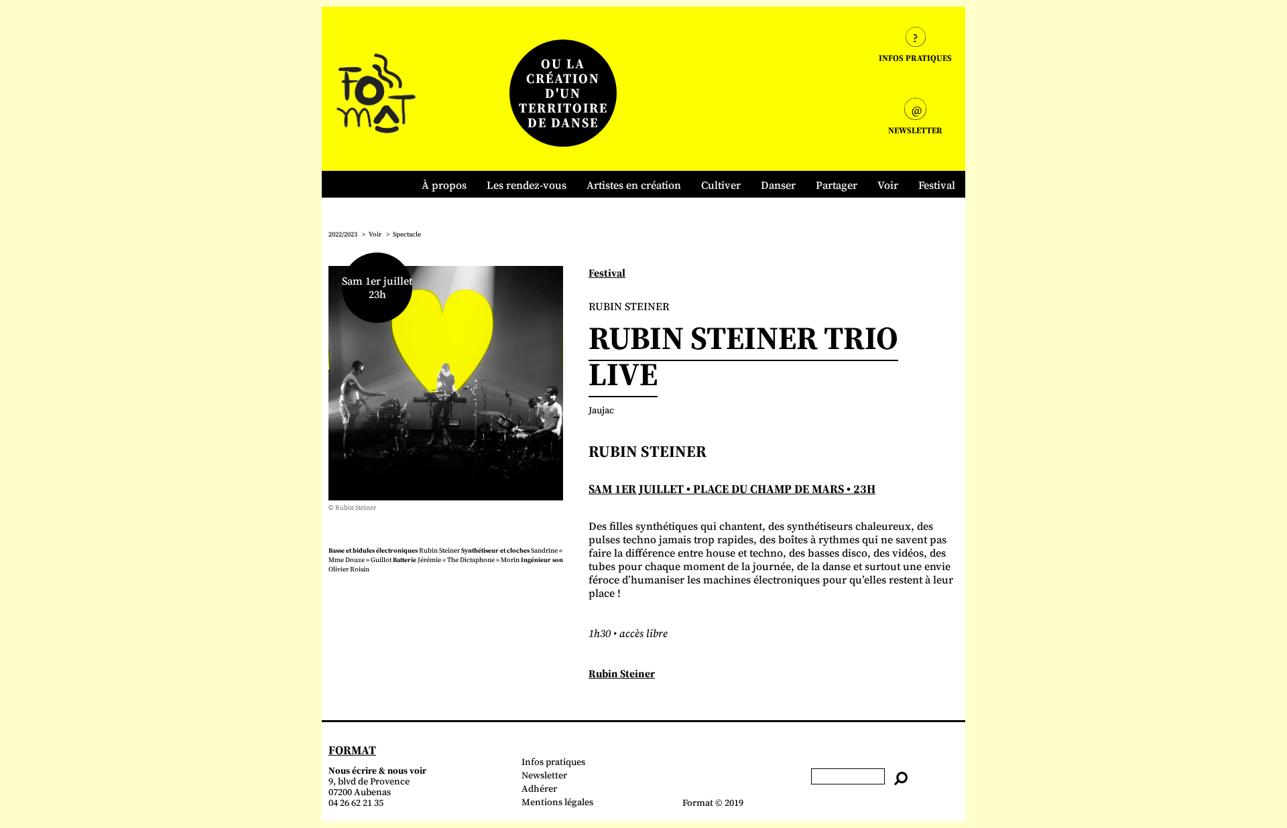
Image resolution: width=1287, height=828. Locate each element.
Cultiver (721, 185)
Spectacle (407, 234)
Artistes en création (634, 185)
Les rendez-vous (526, 185)
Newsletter (544, 775)
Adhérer (539, 788)
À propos (444, 185)
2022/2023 (342, 234)
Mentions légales (557, 802)
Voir (887, 185)
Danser (778, 185)
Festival (936, 185)
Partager (836, 185)
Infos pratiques (553, 761)
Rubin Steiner (622, 673)
